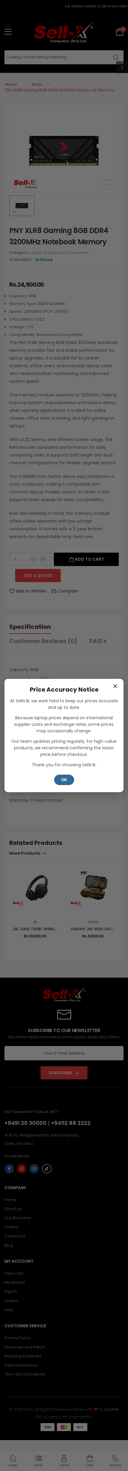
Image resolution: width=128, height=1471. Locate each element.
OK (64, 780)
